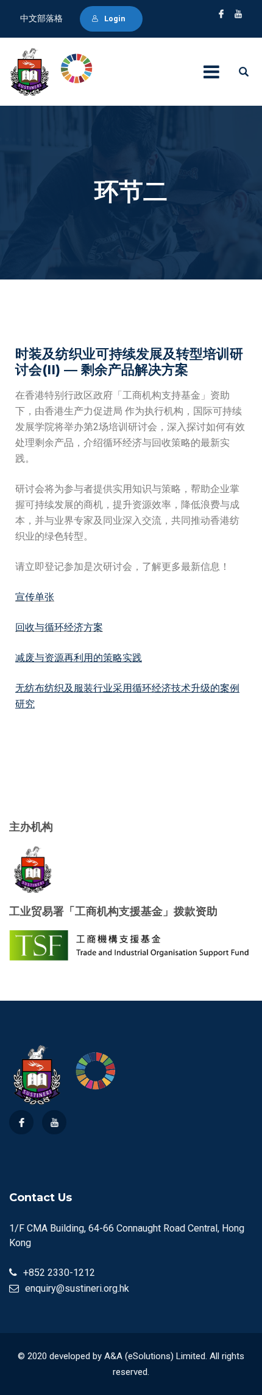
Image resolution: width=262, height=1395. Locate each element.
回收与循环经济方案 (59, 627)
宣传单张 (34, 597)
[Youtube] (54, 1122)
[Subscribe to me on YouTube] (238, 14)
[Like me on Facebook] (221, 14)
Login (114, 18)
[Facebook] (21, 1122)
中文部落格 (41, 18)
